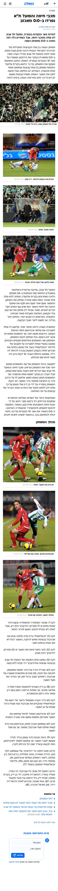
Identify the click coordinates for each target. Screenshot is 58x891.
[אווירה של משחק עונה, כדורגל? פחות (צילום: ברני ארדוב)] (29, 105)
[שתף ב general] (5, 3)
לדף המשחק (46, 799)
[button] (46, 3)
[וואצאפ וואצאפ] (10, 3)
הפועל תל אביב (40, 822)
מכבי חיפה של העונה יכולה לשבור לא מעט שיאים (27, 803)
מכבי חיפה (51, 822)
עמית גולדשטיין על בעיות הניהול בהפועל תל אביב (28, 807)
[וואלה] (29, 3)
